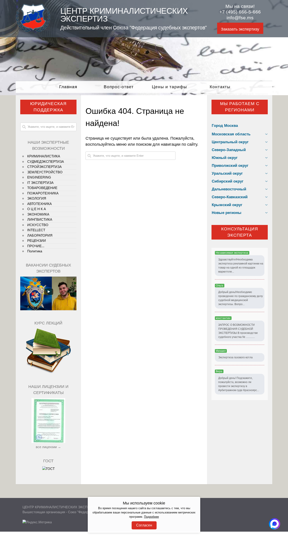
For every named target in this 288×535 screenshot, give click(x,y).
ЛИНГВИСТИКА (39, 219)
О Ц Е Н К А (36, 209)
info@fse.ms (240, 17)
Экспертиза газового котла (235, 357)
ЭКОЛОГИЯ (36, 198)
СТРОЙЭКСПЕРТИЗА (44, 167)
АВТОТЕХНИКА (39, 204)
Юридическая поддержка (48, 106)
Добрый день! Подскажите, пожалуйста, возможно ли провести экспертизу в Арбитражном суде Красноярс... (238, 384)
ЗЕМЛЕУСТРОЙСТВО (45, 172)
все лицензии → (48, 447)
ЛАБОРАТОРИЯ (39, 235)
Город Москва (225, 125)
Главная (68, 86)
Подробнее (151, 516)
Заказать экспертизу (240, 29)
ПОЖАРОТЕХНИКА (42, 193)
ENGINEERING (39, 177)
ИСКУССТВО (37, 225)
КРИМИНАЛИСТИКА (43, 156)
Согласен (144, 525)
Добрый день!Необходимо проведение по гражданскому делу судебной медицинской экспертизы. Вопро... (240, 298)
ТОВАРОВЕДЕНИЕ (42, 188)
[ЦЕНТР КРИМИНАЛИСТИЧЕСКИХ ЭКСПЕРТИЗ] (33, 31)
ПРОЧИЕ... (35, 246)
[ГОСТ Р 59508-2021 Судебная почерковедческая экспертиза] (48, 469)
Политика (34, 251)
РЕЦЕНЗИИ (36, 240)
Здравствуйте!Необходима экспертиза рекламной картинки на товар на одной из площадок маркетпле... (240, 265)
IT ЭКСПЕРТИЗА (40, 183)
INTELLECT (36, 230)
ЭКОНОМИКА (38, 214)
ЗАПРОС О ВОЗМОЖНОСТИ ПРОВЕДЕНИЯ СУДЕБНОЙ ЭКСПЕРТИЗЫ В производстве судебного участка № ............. (238, 331)
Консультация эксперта (239, 232)
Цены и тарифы (169, 86)
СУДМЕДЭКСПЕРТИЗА (45, 161)
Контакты (220, 86)
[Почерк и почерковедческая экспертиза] (48, 372)
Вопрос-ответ (119, 86)
